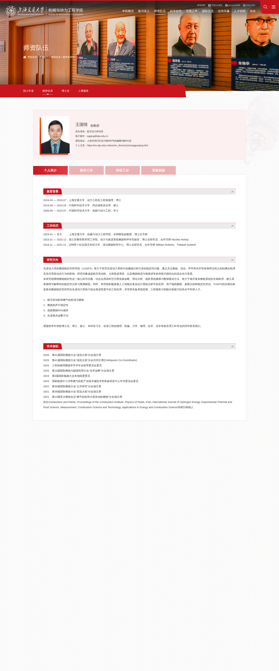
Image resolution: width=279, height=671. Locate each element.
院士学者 (28, 90)
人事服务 (83, 90)
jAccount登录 (234, 5)
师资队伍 (44, 57)
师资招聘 (201, 5)
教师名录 (55, 57)
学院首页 (32, 57)
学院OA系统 (216, 5)
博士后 (65, 90)
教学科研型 (69, 57)
